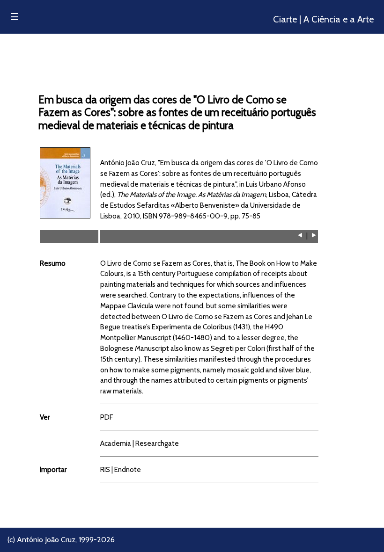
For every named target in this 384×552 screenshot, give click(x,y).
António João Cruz (46, 539)
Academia (115, 443)
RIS (105, 469)
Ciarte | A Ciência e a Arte (323, 19)
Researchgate (157, 443)
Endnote (127, 469)
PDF (106, 417)
